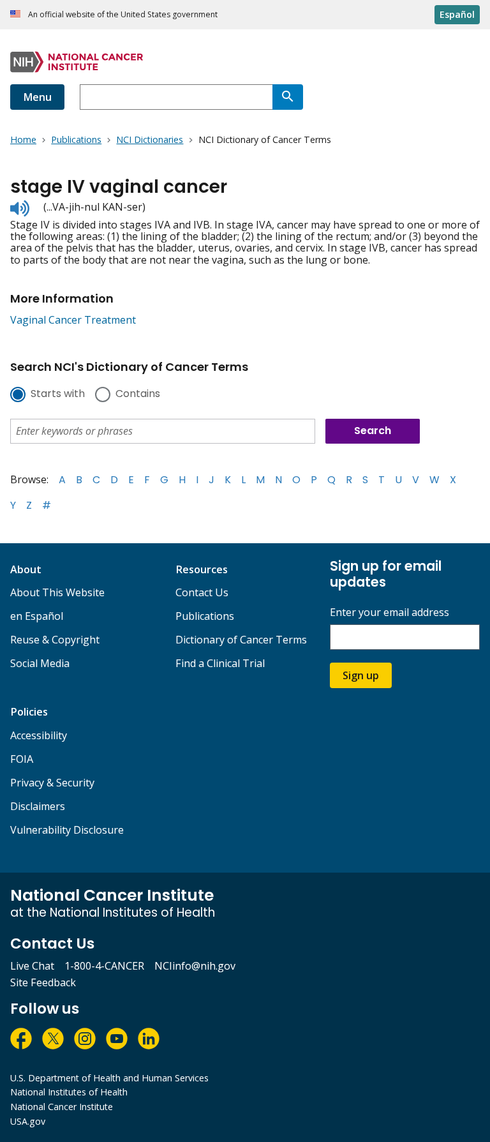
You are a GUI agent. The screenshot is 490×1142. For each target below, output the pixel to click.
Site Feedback (43, 982)
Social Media (40, 663)
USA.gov (27, 1121)
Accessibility (38, 735)
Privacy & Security (52, 783)
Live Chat (32, 966)
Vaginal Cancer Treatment (73, 320)
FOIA (21, 759)
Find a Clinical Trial (220, 663)
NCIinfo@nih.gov (194, 966)
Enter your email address (389, 612)
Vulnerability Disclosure (67, 830)
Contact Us (201, 592)
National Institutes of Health (69, 1092)
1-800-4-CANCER (104, 966)
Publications (204, 616)
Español (457, 14)
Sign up (361, 675)
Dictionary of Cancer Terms (241, 640)
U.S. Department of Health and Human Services (109, 1078)
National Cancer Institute (61, 1107)
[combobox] (176, 97)
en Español (36, 616)
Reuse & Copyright (55, 640)
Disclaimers (37, 806)
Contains (137, 394)
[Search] (287, 97)
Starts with (58, 394)
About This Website (57, 592)
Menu (37, 97)
